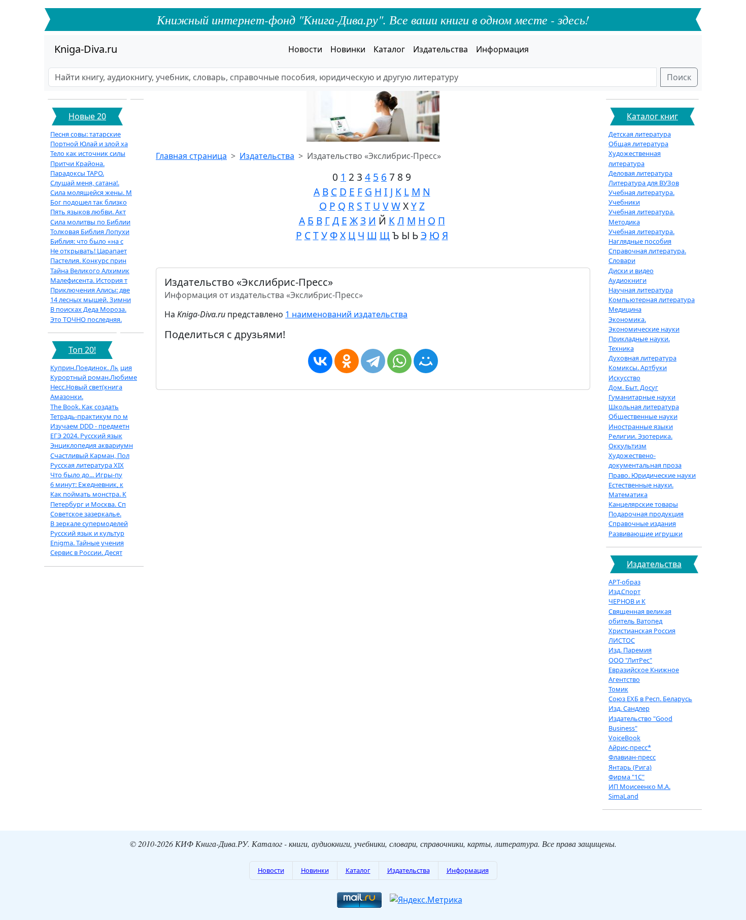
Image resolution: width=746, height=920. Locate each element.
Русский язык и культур (87, 533)
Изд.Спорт (624, 591)
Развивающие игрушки (645, 533)
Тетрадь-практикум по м (89, 416)
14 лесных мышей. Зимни (90, 299)
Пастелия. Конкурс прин (88, 260)
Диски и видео (631, 270)
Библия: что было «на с (86, 241)
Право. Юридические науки (652, 475)
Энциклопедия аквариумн (91, 445)
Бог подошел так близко (88, 202)
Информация (502, 49)
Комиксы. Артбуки (637, 367)
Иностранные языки (640, 426)
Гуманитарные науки (641, 397)
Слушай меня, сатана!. (84, 182)
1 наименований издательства (346, 314)
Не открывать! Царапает (88, 250)
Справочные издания (642, 523)
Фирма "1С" (626, 776)
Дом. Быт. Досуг (633, 387)
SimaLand (623, 796)
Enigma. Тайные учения (87, 542)
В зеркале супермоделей (89, 523)
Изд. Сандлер (629, 708)
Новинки (347, 49)
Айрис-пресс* (629, 747)
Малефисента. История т (88, 280)
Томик (618, 689)
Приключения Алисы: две (90, 289)
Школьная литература (643, 406)
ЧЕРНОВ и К (627, 601)
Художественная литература (634, 158)
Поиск (679, 77)
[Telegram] (373, 361)
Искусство (624, 377)
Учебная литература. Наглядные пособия (641, 236)
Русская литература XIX (87, 465)
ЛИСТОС (621, 640)
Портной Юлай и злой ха (89, 143)
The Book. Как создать (84, 406)
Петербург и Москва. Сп (88, 504)
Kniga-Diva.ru (85, 49)
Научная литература (640, 289)
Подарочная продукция (646, 513)
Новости (305, 49)
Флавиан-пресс (632, 757)
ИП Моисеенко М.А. (639, 786)
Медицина (624, 309)
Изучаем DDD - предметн (89, 426)
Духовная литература (642, 358)
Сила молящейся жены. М (91, 192)
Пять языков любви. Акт (88, 211)
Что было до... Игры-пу (86, 474)
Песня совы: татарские (85, 134)
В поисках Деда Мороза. (88, 309)
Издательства (440, 49)
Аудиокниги (627, 280)
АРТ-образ (624, 581)
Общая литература (638, 143)
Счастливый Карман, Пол (89, 455)
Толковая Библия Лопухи (89, 231)
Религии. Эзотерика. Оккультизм (640, 441)
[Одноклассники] (346, 361)
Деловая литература (640, 173)
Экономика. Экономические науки (644, 324)
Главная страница (191, 155)
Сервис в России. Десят (86, 552)
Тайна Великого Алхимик (89, 270)
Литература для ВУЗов (643, 182)
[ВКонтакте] (320, 361)
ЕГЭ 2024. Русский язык (86, 435)
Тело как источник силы (87, 153)
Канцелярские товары (643, 504)
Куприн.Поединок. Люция (91, 367)
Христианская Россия (641, 630)
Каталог (389, 49)
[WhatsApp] (399, 361)
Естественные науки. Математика (640, 489)
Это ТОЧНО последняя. (86, 319)
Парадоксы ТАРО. (77, 173)
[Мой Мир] (426, 361)
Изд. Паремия (630, 649)
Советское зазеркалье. (85, 513)
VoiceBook (624, 737)
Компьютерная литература (651, 299)
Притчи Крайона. (77, 163)
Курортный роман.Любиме (93, 377)
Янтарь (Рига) (630, 767)
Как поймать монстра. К (88, 494)
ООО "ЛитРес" (630, 660)
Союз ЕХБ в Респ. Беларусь (650, 698)
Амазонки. (66, 396)
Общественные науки (642, 416)
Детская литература (639, 134)
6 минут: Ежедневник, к (86, 484)
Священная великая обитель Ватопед (639, 616)
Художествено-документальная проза (645, 460)
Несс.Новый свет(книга (86, 386)
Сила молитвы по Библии (90, 221)
